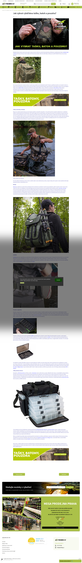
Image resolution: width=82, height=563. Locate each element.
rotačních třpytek (51, 429)
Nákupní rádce (5, 543)
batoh (43, 373)
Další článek (64, 474)
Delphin (14, 368)
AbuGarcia (44, 437)
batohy (15, 53)
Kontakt (3, 541)
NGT (67, 367)
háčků (32, 335)
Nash (16, 367)
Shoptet (7, 559)
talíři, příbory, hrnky (57, 87)
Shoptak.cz (11, 559)
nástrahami (34, 373)
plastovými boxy (65, 377)
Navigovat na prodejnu (60, 527)
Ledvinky (14, 257)
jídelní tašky (21, 87)
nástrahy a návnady (62, 188)
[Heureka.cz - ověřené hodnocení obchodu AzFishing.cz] (40, 541)
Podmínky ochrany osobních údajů (8, 551)
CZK (78, 0)
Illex (51, 437)
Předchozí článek (19, 474)
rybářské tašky (65, 52)
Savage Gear (39, 437)
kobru (33, 261)
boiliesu (20, 261)
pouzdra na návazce (37, 315)
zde (36, 280)
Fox (13, 367)
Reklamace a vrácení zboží (7, 545)
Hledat (53, 3)
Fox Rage (48, 437)
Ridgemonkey (20, 367)
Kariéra (3, 553)
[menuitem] (4, 7)
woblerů (37, 429)
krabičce (49, 337)
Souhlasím (58, 280)
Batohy (14, 186)
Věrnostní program (5, 547)
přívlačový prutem (21, 373)
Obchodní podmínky (6, 549)
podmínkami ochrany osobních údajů (61, 489)
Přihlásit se (69, 487)
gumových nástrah (43, 429)
